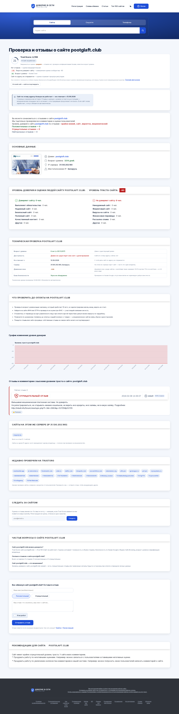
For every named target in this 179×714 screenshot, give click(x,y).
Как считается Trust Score (66, 704)
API (92, 701)
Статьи (105, 6)
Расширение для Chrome (108, 702)
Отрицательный (41, 596)
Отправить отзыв (22, 623)
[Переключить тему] (130, 6)
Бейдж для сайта (86, 703)
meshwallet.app (18, 471)
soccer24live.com (96, 471)
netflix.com (69, 471)
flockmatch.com (47, 471)
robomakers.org (111, 471)
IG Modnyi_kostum (106, 476)
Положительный (22, 596)
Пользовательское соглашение (54, 702)
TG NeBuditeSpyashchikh (125, 476)
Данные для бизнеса (98, 703)
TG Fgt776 (141, 476)
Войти (58, 628)
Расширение (118, 701)
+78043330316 (91, 476)
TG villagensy (18, 480)
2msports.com (81, 471)
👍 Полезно (17, 412)
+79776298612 (62, 476)
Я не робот (21, 615)
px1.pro (144, 471)
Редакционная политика (76, 702)
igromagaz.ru (134, 471)
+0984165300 (34, 476)
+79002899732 (47, 476)
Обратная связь (148, 702)
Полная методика (132, 80)
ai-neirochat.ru (33, 471)
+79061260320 (76, 476)
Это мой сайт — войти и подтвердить (25, 84)
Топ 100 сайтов (117, 6)
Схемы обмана (92, 6)
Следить (72, 518)
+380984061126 (19, 476)
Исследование (130, 701)
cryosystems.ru (156, 471)
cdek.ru (58, 471)
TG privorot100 (153, 476)
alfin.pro (123, 471)
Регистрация (77, 6)
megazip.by (17, 435)
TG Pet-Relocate (32, 480)
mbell (150, 396)
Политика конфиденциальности (38, 702)
